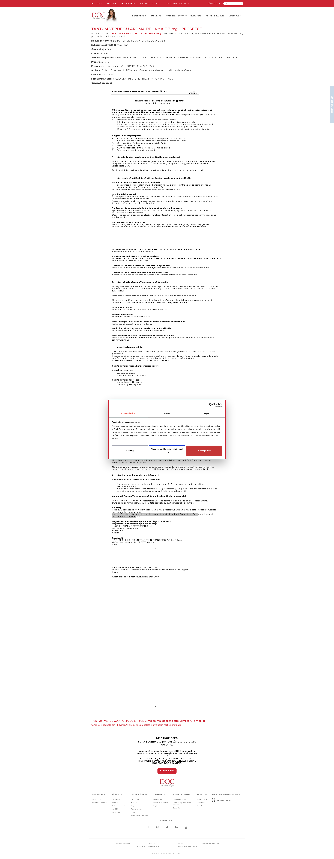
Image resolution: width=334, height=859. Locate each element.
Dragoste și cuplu (179, 799)
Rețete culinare (136, 809)
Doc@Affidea (96, 799)
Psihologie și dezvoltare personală (182, 804)
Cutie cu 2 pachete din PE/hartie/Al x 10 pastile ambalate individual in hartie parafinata (136, 725)
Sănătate (156, 16)
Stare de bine (202, 799)
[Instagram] (157, 827)
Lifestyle (234, 16)
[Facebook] (148, 827)
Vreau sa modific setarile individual (167, 449)
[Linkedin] (176, 827)
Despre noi (179, 844)
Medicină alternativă (119, 806)
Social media (167, 821)
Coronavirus (116, 799)
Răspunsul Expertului (99, 803)
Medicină (115, 803)
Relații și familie (215, 16)
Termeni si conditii (122, 844)
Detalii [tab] (167, 413)
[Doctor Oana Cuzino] (104, 15)
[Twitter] (167, 827)
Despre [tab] (206, 413)
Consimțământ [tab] (128, 413)
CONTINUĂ (167, 770)
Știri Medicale (116, 812)
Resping (130, 450)
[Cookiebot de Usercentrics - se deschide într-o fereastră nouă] (211, 405)
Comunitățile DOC (150, 4)
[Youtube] (186, 827)
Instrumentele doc (177, 4)
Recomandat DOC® (210, 844)
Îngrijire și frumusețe (160, 806)
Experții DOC (139, 16)
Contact (152, 844)
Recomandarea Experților (226, 794)
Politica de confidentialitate (148, 846)
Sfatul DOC (115, 809)
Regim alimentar (137, 806)
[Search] (241, 3)
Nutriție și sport (175, 16)
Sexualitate (177, 808)
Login (216, 4)
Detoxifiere (135, 799)
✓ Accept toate (204, 450)
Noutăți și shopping (160, 803)
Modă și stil (157, 799)
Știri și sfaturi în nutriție (139, 815)
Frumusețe (195, 16)
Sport (133, 812)
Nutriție (133, 803)
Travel (199, 806)
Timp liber (200, 803)
